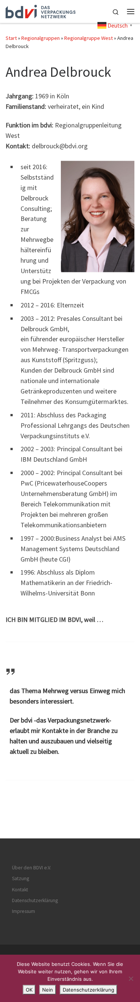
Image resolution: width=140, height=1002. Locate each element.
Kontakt (20, 889)
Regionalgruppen (40, 38)
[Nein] (130, 978)
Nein (47, 990)
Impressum (23, 911)
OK (29, 990)
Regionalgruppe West (88, 38)
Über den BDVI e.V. (31, 867)
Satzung (20, 878)
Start (11, 38)
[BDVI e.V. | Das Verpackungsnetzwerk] (40, 10)
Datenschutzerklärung (35, 900)
